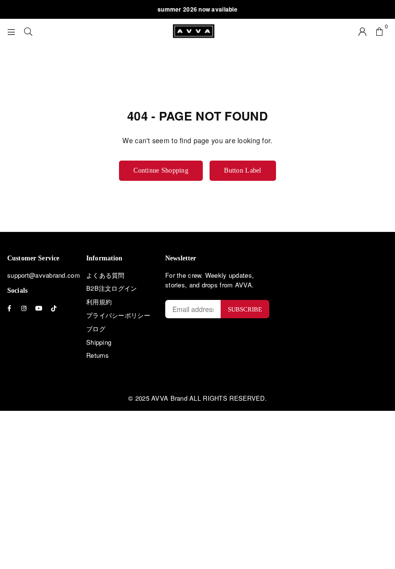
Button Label (242, 170)
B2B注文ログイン (111, 288)
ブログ (95, 328)
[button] (379, 31)
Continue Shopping (160, 170)
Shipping (98, 342)
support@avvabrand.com (43, 275)
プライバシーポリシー (118, 315)
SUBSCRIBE (245, 309)
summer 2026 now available (197, 9)
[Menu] (11, 31)
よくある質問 (105, 275)
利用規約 (99, 301)
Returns (97, 355)
